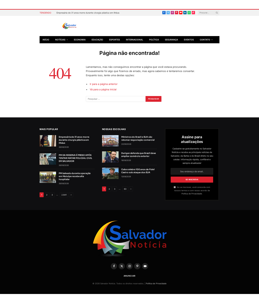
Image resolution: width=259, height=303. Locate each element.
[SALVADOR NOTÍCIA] (77, 26)
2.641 (64, 195)
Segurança (171, 39)
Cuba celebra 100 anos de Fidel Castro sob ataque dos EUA (138, 171)
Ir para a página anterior (104, 84)
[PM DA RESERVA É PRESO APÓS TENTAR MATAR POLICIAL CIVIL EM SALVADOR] (48, 159)
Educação (97, 39)
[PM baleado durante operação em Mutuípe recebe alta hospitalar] (48, 177)
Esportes (114, 39)
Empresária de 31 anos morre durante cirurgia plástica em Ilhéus (88, 12)
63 (125, 189)
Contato (205, 39)
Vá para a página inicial (103, 89)
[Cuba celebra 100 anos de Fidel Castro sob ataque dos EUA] (110, 173)
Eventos (189, 39)
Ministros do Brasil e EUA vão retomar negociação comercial (138, 138)
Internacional (134, 39)
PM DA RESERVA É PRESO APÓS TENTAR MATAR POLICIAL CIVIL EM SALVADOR (75, 158)
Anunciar (129, 276)
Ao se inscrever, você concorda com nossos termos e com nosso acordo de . (192, 190)
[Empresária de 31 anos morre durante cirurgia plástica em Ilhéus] (48, 141)
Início (46, 39)
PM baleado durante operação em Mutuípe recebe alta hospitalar (75, 176)
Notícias (60, 39)
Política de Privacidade (192, 194)
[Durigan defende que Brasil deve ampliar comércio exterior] (110, 157)
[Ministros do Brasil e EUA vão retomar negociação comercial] (110, 141)
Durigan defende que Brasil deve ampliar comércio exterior (138, 155)
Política (154, 39)
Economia (80, 39)
